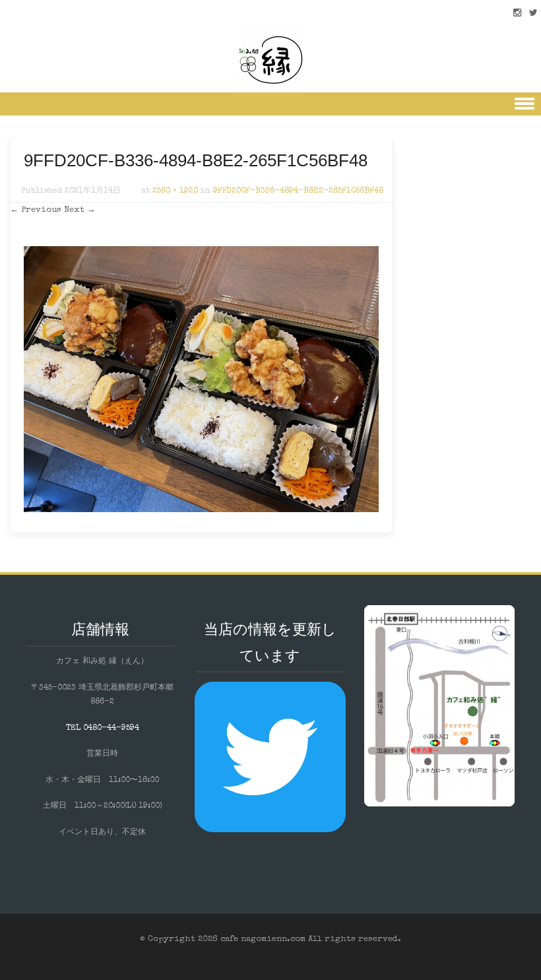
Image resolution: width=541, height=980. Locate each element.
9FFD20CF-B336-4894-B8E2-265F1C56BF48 (298, 191)
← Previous (35, 210)
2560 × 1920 (175, 191)
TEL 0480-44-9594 (102, 729)
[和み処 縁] (270, 59)
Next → (80, 210)
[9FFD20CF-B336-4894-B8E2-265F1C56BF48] (201, 510)
